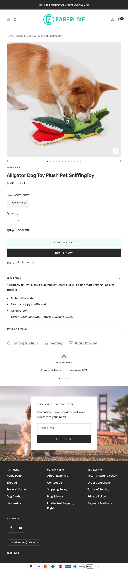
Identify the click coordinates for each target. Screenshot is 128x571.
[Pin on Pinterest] (23, 262)
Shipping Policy (57, 489)
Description (14, 278)
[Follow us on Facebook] (11, 527)
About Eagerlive (57, 475)
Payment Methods (100, 503)
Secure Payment (86, 343)
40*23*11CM (18, 203)
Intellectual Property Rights (60, 505)
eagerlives (13, 167)
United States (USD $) (22, 542)
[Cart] (119, 19)
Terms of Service (98, 489)
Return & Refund (17, 329)
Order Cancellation (100, 482)
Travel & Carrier (17, 489)
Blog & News (55, 496)
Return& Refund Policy (102, 475)
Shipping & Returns (25, 343)
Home (10, 36)
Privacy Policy (97, 496)
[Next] (119, 161)
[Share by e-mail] (33, 263)
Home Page (14, 475)
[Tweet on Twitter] (27, 262)
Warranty (56, 343)
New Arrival (14, 503)
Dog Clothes (15, 496)
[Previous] (8, 161)
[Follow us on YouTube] (20, 527)
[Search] (15, 19)
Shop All (12, 482)
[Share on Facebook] (18, 262)
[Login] (112, 19)
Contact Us (54, 482)
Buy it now (64, 253)
